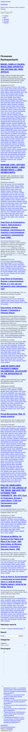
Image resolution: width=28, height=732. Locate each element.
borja (2, 102)
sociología (21, 476)
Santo (2, 359)
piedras (19, 211)
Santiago (3, 407)
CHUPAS (21, 193)
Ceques (8, 191)
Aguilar (11, 89)
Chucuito (14, 111)
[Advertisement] (14, 39)
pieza (5, 147)
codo (22, 194)
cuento (11, 116)
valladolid (21, 531)
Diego (9, 345)
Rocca (15, 357)
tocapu (21, 359)
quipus (2, 152)
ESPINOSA (4, 201)
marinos (10, 614)
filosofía (23, 445)
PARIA (24, 401)
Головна (6, 16)
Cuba (7, 116)
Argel (7, 95)
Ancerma (23, 90)
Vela (8, 217)
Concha (10, 196)
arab (25, 92)
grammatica (4, 450)
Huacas (19, 266)
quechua (3, 151)
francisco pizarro (15, 121)
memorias (18, 138)
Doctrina (3, 443)
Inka (17, 132)
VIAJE (2, 621)
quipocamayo (18, 151)
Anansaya (8, 187)
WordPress (10, 729)
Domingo (20, 345)
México (12, 137)
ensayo (13, 199)
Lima (17, 205)
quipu (24, 151)
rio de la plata (21, 271)
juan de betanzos (13, 459)
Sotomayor (3, 478)
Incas (9, 132)
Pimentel (9, 147)
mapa (5, 138)
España (10, 120)
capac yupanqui (20, 106)
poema (14, 147)
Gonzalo (24, 201)
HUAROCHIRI (9, 130)
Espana (25, 607)
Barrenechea (4, 99)
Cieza (2, 113)
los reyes (17, 268)
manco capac (4, 270)
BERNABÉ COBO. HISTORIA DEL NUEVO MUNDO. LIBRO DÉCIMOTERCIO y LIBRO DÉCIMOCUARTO (13, 168)
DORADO (18, 118)
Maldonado (4, 206)
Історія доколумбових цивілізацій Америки (11, 262)
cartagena (3, 191)
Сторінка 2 (10, 628)
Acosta (23, 87)
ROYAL (20, 357)
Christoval (21, 343)
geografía (14, 123)
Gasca (19, 522)
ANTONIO (10, 519)
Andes (2, 92)
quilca (10, 213)
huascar (15, 130)
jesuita (6, 459)
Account (20, 341)
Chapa (20, 191)
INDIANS (19, 524)
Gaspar (12, 396)
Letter (24, 524)
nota (22, 140)
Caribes (20, 433)
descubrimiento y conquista (19, 440)
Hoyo (21, 203)
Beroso (2, 101)
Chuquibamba (21, 111)
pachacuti (14, 144)
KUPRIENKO (4, 4)
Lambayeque (4, 135)
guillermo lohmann (16, 125)
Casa (5, 343)
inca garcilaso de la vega (14, 456)
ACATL (2, 600)
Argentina (11, 95)
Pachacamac (7, 144)
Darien (23, 116)
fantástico (19, 120)
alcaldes (11, 186)
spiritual (20, 407)
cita (5, 113)
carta (7, 107)
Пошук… (3, 636)
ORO (18, 352)
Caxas (19, 107)
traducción (12, 156)
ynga (14, 159)
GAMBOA (3, 123)
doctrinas (8, 443)
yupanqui (3, 218)
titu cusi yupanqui (17, 478)
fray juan (23, 121)
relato (19, 152)
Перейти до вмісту (6, 1)
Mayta (13, 138)
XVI (16, 273)
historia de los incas (17, 126)
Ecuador (23, 118)
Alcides (15, 89)
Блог (5, 17)
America (7, 90)
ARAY (24, 341)
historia (24, 125)
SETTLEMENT (10, 407)
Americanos (13, 90)
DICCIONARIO (5, 442)
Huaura (17, 454)
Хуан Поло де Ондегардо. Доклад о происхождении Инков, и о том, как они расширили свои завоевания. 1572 (14, 283)
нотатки (9, 87)
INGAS (13, 132)
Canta (2, 264)
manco (9, 206)
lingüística (10, 461)
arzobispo (3, 602)
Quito (6, 152)
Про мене (6, 21)
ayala (5, 97)
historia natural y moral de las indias (14, 128)
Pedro (23, 354)
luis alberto (7, 137)
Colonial (14, 437)
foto (24, 120)
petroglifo (6, 471)
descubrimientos (10, 118)
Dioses (21, 442)
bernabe (3, 391)
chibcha (10, 435)
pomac (9, 149)
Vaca (5, 217)
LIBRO (13, 205)
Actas (2, 89)
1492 (19, 87)
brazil (9, 102)
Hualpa (2, 130)
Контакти (6, 22)
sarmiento (11, 476)
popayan (13, 149)
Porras (22, 471)
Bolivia (25, 101)
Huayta (2, 456)
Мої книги (6, 19)
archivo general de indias (12, 94)
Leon (4, 400)
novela (2, 142)
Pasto (2, 211)
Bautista (10, 99)
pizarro (5, 355)
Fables (8, 347)
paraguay (16, 145)
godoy (13, 449)
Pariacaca (3, 403)
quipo (12, 151)
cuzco (23, 198)
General (24, 522)
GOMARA (20, 123)
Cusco (15, 116)
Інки (8, 261)
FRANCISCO (13, 347)
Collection (16, 520)
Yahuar (23, 273)
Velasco (12, 157)
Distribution (14, 345)
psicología (18, 473)
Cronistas (3, 116)
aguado (6, 89)
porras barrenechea (22, 149)
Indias (12, 612)
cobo (8, 113)
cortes (7, 198)
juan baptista (13, 133)
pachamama (21, 144)
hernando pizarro (9, 203)
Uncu (7, 157)
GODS (2, 524)
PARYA (19, 354)
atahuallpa (21, 95)
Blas (25, 431)
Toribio (2, 480)
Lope (2, 137)
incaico (5, 132)
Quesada (8, 151)
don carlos (3, 395)
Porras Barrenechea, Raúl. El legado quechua (13, 415)
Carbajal (3, 107)
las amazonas (12, 135)
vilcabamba (4, 159)
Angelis (11, 92)
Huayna (20, 130)
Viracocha (10, 159)
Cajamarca (15, 104)
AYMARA (9, 97)
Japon (2, 133)
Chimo (23, 109)
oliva (10, 142)
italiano (23, 132)
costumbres (15, 114)
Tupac (25, 215)
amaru (2, 90)
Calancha (11, 433)
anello (18, 428)
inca (2, 132)
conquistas (3, 114)
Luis (15, 350)
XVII (19, 273)
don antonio (14, 522)
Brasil (5, 102)
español (14, 120)
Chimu (2, 111)
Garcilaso (8, 123)
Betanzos (7, 101)
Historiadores (4, 612)
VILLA (13, 360)
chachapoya (4, 109)
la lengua (20, 459)
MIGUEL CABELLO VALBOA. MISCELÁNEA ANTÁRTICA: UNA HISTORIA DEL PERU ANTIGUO (13, 68)
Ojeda (6, 142)
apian (22, 92)
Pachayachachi (5, 145)
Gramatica (24, 449)
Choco (10, 111)
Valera (16, 480)
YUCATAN (19, 159)
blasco (12, 189)
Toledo (2, 360)
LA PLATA (8, 268)
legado (2, 461)
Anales (18, 90)
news (20, 400)
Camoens (3, 106)
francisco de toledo (6, 121)
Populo (19, 527)
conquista (18, 113)
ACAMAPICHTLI (22, 598)
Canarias (8, 106)
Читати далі (13, 336)
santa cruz (19, 405)
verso (22, 157)
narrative (22, 300)
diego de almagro (13, 442)
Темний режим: (4, 730)
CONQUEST (11, 393)
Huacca (3, 398)
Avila (2, 97)
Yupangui (3, 161)
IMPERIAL (22, 398)
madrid (5, 526)
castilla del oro (13, 107)
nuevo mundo (15, 208)
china (6, 111)
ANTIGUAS (17, 92)
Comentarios (4, 196)
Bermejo (15, 99)
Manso (13, 206)
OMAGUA (14, 142)
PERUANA (13, 211)
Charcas (15, 109)
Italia (19, 132)
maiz (20, 205)
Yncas (2, 362)
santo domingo (21, 154)
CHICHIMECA (17, 603)
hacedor (3, 203)
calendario (21, 104)
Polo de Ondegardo (8, 271)
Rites (21, 302)
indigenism (7, 457)
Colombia (12, 113)
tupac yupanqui (8, 408)
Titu (5, 273)
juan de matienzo (22, 133)
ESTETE (12, 445)
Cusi (19, 116)
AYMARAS (22, 430)
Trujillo (17, 156)
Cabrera (9, 104)
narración (11, 140)
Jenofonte (7, 133)
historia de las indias (6, 126)
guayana (15, 450)
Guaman (8, 125)
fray (5, 348)
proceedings (17, 403)
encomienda (4, 120)
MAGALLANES (19, 137)
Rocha (5, 154)
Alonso (25, 89)
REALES (3, 357)
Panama (11, 145)
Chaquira (10, 109)
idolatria (25, 130)
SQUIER (11, 215)
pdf (1, 271)
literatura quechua (19, 461)
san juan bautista (12, 154)
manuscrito (8, 462)
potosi (15, 271)
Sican (7, 215)
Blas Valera (19, 101)
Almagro (20, 89)
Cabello (13, 102)
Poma (2, 213)
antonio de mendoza (18, 519)
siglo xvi (3, 156)
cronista (21, 114)
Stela (8, 478)
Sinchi (7, 156)
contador (9, 114)
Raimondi (23, 474)
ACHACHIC (21, 184)
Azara (14, 97)
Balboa (19, 97)
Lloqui (17, 135)
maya (9, 138)
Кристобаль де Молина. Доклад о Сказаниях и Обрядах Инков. (11, 310)
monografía (19, 464)
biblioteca (13, 101)
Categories (3, 643)
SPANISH (11, 531)
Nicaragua (18, 140)
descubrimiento (8, 607)
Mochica (8, 464)
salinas (18, 213)
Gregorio (9, 348)
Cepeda (23, 107)
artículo (11, 430)
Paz (5, 211)
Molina (9, 352)
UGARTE (19, 619)
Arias (16, 95)
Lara (9, 350)
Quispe (21, 355)
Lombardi (22, 135)
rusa (23, 357)
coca (19, 194)
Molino (2, 208)
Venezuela (17, 157)
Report (8, 357)
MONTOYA (3, 466)
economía (13, 443)
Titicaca (17, 215)
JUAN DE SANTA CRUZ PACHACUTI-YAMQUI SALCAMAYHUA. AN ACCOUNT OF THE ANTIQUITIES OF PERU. (14, 371)
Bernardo (20, 99)
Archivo (3, 94)
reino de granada (12, 152)
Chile (19, 109)
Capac (13, 106)
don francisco (10, 395)
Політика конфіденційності (8, 727)
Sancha (6, 476)
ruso (2, 273)
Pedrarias (22, 145)
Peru (2, 147)
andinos (7, 92)
